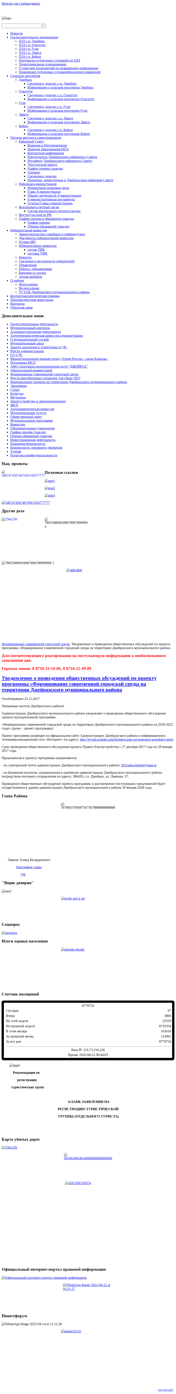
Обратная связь (21, 307)
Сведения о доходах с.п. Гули (48, 107)
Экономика (18, 386)
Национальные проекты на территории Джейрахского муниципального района (68, 382)
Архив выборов (30, 276)
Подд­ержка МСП (23, 362)
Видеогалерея (29, 288)
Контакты (17, 303)
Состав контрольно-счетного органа (53, 211)
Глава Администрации (44, 191)
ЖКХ (14, 405)
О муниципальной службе (29, 339)
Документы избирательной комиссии (46, 238)
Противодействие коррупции (31, 300)
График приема (38, 222)
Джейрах (25, 80)
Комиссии (17, 424)
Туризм (15, 451)
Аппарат (33, 172)
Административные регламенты (51, 199)
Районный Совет (31, 141)
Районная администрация (37, 184)
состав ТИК (36, 249)
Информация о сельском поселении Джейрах (60, 87)
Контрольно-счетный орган (39, 207)
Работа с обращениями (35, 269)
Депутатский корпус (42, 164)
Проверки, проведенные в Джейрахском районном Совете (70, 180)
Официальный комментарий (31, 370)
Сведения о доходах (42, 176)
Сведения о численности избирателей (46, 261)
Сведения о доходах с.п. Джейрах (52, 83)
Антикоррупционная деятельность (35, 332)
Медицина (18, 397)
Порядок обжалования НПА (48, 149)
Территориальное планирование (42, 64)
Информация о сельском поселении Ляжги (58, 122)
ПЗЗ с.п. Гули (29, 49)
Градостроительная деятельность (34, 324)
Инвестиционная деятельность (32, 440)
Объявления (28, 265)
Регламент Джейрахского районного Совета (59, 161)
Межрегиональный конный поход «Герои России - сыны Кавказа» (59, 359)
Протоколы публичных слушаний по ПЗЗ (49, 60)
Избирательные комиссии (38, 246)
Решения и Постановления (47, 145)
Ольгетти (26, 91)
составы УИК (37, 253)
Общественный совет (26, 416)
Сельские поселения (25, 76)
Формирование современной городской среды (44, 374)
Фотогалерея (28, 284)
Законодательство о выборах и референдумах (52, 234)
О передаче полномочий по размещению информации (58, 68)
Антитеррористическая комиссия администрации (46, 335)
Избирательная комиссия (28, 230)
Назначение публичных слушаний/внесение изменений (60, 72)
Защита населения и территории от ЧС (38, 347)
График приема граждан (45, 168)
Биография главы (29, 867)
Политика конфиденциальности (33, 455)
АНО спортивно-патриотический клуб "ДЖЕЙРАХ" (49, 366)
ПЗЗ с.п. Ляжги (30, 52)
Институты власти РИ (35, 215)
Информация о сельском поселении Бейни (58, 134)
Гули (22, 103)
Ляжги (24, 114)
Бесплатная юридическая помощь (34, 296)
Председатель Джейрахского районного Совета (62, 157)
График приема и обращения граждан (46, 219)
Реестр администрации (27, 351)
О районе (17, 280)
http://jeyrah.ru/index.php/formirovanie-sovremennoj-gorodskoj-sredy (127, 739)
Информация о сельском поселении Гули (57, 110)
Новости (16, 33)
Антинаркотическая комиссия (32, 409)
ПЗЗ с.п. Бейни (30, 56)
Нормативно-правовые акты (48, 188)
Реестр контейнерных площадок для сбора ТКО (45, 378)
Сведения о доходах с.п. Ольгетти (52, 95)
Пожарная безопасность (27, 444)
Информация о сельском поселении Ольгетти (60, 99)
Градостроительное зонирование (34, 37)
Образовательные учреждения (32, 428)
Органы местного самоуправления (35, 137)
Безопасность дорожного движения (36, 447)
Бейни (23, 126)
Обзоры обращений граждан (48, 226)
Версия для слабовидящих (21, 3)
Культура (16, 393)
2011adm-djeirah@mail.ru (138, 765)
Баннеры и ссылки (32, 273)
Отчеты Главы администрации (50, 203)
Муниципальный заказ (27, 343)
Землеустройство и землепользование (38, 401)
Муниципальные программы (31, 420)
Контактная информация (45, 153)
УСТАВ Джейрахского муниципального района (54, 292)
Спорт (15, 389)
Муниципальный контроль (30, 328)
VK (23, 874)
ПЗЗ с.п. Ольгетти (32, 45)
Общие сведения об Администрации (54, 195)
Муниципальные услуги (28, 413)
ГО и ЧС (16, 355)
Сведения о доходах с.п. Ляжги (50, 118)
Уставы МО (27, 242)
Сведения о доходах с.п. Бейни (50, 130)
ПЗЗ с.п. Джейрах (32, 41)
